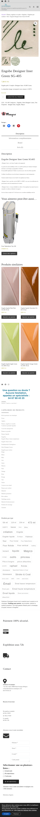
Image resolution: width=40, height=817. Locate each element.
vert (12, 578)
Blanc (3, 454)
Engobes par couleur (6, 450)
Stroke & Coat (23, 574)
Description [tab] (20, 134)
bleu (26, 527)
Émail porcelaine (23, 593)
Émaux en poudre (6, 431)
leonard (6, 551)
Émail (7, 583)
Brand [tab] (20, 143)
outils (13, 557)
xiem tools (25, 578)
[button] (35, 23)
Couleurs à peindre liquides (8, 425)
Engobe (18, 104)
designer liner (11, 104)
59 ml (5, 523)
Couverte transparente (7, 428)
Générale (8, 771)
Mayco (23, 104)
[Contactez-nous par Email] (2, 1)
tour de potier (25, 603)
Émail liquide (9, 593)
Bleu (2, 457)
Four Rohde (8, 546)
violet (18, 578)
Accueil (3, 14)
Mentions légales (8, 795)
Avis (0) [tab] (20, 147)
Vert (8, 16)
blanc (20, 527)
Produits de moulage (6, 504)
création (8, 532)
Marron (3, 466)
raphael (13, 566)
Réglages (16, 814)
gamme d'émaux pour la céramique (27, 605)
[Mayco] (8, 114)
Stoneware (7, 574)
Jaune (2, 463)
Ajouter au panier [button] (9, 317)
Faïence (29, 537)
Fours (2, 418)
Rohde (24, 566)
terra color (5, 578)
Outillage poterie (5, 499)
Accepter (6, 814)
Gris (2, 460)
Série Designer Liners (28, 102)
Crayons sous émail (6, 485)
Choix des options (9, 253)
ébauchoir (5, 597)
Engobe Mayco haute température (10, 439)
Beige (3, 452)
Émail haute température (23, 589)
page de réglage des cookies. (27, 810)
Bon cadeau (4, 496)
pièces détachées (24, 561)
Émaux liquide (5, 434)
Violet (3, 482)
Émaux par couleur (6, 488)
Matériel (3, 491)
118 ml (13, 522)
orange (4, 557)
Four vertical (22, 545)
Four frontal (14, 541)
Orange (3, 471)
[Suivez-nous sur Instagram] (8, 1)
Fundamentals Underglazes (8, 444)
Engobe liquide (9, 537)
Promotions (9, 773)
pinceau (25, 557)
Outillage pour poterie (14, 603)
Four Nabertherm (26, 541)
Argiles (3, 421)
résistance (6, 570)
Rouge (3, 477)
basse (13, 527)
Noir (2, 468)
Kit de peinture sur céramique (9, 415)
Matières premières (6, 493)
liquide (15, 551)
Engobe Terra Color (6, 441)
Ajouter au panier (15, 97)
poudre (4, 566)
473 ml (31, 522)
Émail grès (5, 589)
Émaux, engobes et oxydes (14, 14)
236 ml (21, 522)
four (5, 541)
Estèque (20, 536)
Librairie (3, 507)
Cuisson (7, 776)
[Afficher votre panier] (34, 7)
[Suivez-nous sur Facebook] (5, 1)
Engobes (24, 14)
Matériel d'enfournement (7, 502)
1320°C (5, 527)
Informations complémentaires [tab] (20, 138)
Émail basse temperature (25, 584)
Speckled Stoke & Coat (20, 570)
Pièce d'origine (8, 561)
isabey (33, 545)
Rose (2, 474)
